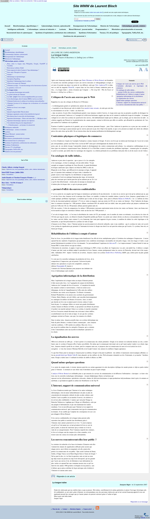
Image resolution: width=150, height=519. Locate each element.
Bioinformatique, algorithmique (25, 26)
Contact (65, 509)
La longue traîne (12, 90)
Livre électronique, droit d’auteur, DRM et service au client (24, 99)
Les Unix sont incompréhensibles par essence (24, 97)
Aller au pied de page (40, 1)
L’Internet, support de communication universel (131, 102)
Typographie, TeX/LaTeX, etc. (133, 33)
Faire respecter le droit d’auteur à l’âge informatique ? (23, 70)
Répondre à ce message (139, 502)
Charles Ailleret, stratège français (13, 167)
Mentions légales (75, 509)
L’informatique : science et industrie (41, 29)
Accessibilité (4, 1)
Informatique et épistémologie (16, 77)
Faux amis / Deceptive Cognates (16, 72)
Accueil (7, 26)
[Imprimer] (54, 70)
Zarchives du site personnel (74, 36)
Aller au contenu (15, 1)
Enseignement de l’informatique (85, 26)
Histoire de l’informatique (109, 26)
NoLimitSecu (9, 174)
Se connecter (8, 39)
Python (9, 110)
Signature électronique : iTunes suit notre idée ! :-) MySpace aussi (27, 118)
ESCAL (143, 517)
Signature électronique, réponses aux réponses (21, 121)
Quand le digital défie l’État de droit (18, 112)
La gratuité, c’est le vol (14, 88)
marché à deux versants (91, 108)
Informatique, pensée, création (133, 26)
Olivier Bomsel (99, 80)
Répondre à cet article (66, 476)
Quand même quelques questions (126, 100)
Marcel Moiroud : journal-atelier (80, 29)
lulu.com (112, 243)
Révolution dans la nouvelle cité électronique (20, 116)
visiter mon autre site (96, 12)
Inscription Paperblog (13, 79)
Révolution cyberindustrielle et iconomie (127, 29)
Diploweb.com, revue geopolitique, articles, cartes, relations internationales (25, 169)
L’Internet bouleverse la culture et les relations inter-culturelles (25, 101)
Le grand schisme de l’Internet (16, 94)
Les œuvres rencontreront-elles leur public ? (130, 105)
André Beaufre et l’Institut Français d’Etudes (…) (19, 177)
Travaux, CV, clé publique (109, 33)
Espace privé (87, 509)
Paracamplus (61, 266)
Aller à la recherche (27, 1)
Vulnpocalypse (6, 188)
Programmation (102, 29)
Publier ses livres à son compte (16, 107)
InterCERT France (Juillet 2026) (13, 172)
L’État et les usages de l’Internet (16, 83)
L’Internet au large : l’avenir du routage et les (27, 85)
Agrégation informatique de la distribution (129, 96)
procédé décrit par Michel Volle (66, 355)
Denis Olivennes (87, 80)
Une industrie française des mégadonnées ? (20, 123)
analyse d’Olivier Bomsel (61, 373)
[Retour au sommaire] (112, 96)
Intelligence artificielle (16, 29)
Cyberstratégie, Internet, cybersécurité (56, 26)
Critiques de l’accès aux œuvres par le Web (130, 84)
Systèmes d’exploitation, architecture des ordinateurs (55, 33)
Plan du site (56, 509)
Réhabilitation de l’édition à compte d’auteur (130, 94)
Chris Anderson (100, 85)
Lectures (62, 29)
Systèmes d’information (88, 33)
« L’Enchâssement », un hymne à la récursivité (21, 125)
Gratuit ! (9, 74)
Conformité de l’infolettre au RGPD (84, 21)
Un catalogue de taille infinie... (126, 90)
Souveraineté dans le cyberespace (19, 33)
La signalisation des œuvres (125, 98)
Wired (70, 87)
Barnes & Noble (123, 199)
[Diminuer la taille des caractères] (146, 70)
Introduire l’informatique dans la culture (19, 81)
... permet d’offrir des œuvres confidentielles (130, 92)
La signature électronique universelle (18, 92)
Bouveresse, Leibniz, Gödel (15, 68)
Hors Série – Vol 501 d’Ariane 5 (12, 182)
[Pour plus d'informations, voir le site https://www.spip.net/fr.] (146, 516)
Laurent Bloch (142, 65)
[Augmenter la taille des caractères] (141, 70)
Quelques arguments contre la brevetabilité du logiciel (23, 114)
